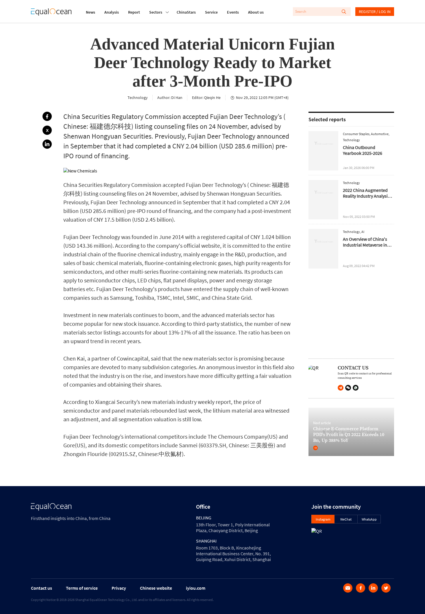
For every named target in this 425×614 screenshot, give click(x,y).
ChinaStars (186, 12)
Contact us (41, 588)
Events (233, 12)
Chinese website (156, 588)
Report (134, 12)
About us (256, 12)
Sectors (155, 12)
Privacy (119, 588)
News (90, 12)
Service (211, 12)
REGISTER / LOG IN (375, 11)
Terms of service (82, 588)
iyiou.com (195, 588)
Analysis (111, 12)
